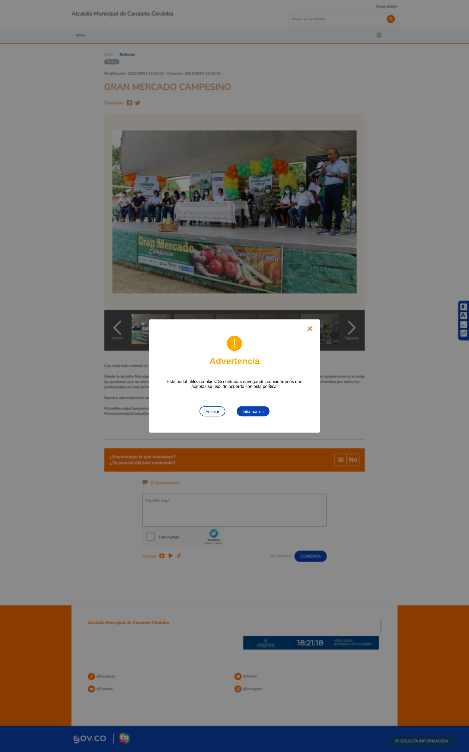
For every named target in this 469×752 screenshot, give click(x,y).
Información (253, 411)
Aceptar (212, 411)
